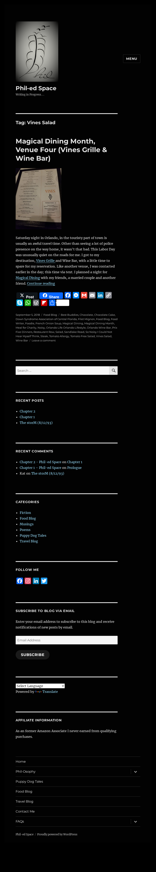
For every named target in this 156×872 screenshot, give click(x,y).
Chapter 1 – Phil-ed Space (40, 468)
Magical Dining (28, 278)
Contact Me (25, 811)
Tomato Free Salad (82, 336)
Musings (27, 524)
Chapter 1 (27, 417)
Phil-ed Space (36, 88)
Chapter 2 (27, 411)
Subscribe (32, 655)
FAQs (20, 821)
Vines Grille (45, 261)
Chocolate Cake (104, 314)
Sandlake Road (74, 331)
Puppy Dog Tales (33, 535)
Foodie (29, 323)
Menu (131, 59)
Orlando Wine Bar (99, 327)
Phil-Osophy (26, 771)
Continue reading (41, 283)
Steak (44, 336)
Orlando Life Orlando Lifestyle (66, 327)
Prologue (74, 468)
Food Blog (50, 314)
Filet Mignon (86, 319)
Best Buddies (69, 314)
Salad (59, 331)
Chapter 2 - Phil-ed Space (40, 462)
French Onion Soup (48, 323)
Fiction (25, 513)
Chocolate (86, 314)
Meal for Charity (26, 327)
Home (21, 761)
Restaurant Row (44, 331)
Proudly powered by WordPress (57, 834)
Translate (50, 692)
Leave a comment (44, 340)
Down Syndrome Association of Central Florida (46, 319)
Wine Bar (22, 340)
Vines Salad (104, 336)
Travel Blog (29, 541)
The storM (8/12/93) (36, 423)
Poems (25, 530)
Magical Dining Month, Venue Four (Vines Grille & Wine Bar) (61, 149)
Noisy (41, 327)
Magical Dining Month (99, 323)
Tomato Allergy (59, 336)
